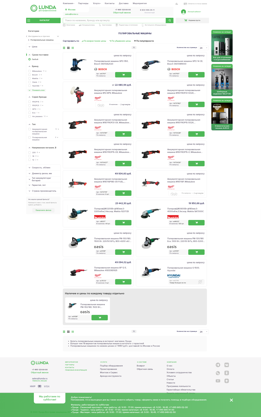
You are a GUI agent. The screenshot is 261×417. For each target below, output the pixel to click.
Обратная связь (145, 369)
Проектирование (108, 369)
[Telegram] (218, 364)
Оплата (170, 369)
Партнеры (83, 3)
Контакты (109, 3)
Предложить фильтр (43, 210)
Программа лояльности (179, 386)
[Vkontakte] (226, 364)
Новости (171, 383)
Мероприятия (140, 3)
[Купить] (123, 74)
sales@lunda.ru (71, 14)
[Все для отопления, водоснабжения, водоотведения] (43, 8)
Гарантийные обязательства (181, 390)
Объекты (171, 376)
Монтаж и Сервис (109, 372)
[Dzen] (226, 381)
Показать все (38, 90)
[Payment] (39, 387)
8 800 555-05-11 (147, 10)
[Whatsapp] (218, 372)
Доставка (123, 3)
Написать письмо (39, 381)
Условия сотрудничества (179, 372)
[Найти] (169, 20)
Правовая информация (76, 370)
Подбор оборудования (111, 366)
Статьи (170, 379)
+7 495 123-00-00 (123, 10)
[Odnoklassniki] (226, 372)
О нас (169, 366)
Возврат (141, 366)
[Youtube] (218, 381)
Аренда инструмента (110, 376)
